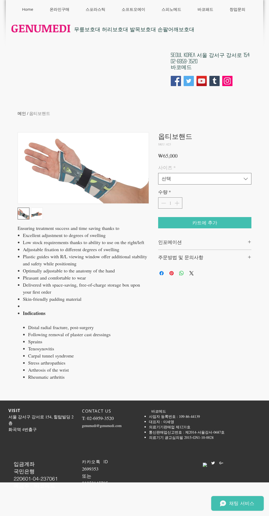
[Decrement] (163, 203)
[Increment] (177, 203)
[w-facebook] (205, 465)
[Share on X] (191, 273)
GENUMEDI (41, 27)
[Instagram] (227, 81)
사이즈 (167, 167)
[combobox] (204, 178)
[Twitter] (189, 81)
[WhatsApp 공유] (181, 273)
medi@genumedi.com (105, 425)
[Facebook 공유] (161, 273)
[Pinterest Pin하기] (171, 273)
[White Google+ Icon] (221, 463)
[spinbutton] (170, 203)
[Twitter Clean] (213, 463)
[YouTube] (201, 81)
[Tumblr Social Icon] (214, 81)
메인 (22, 113)
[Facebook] (176, 81)
